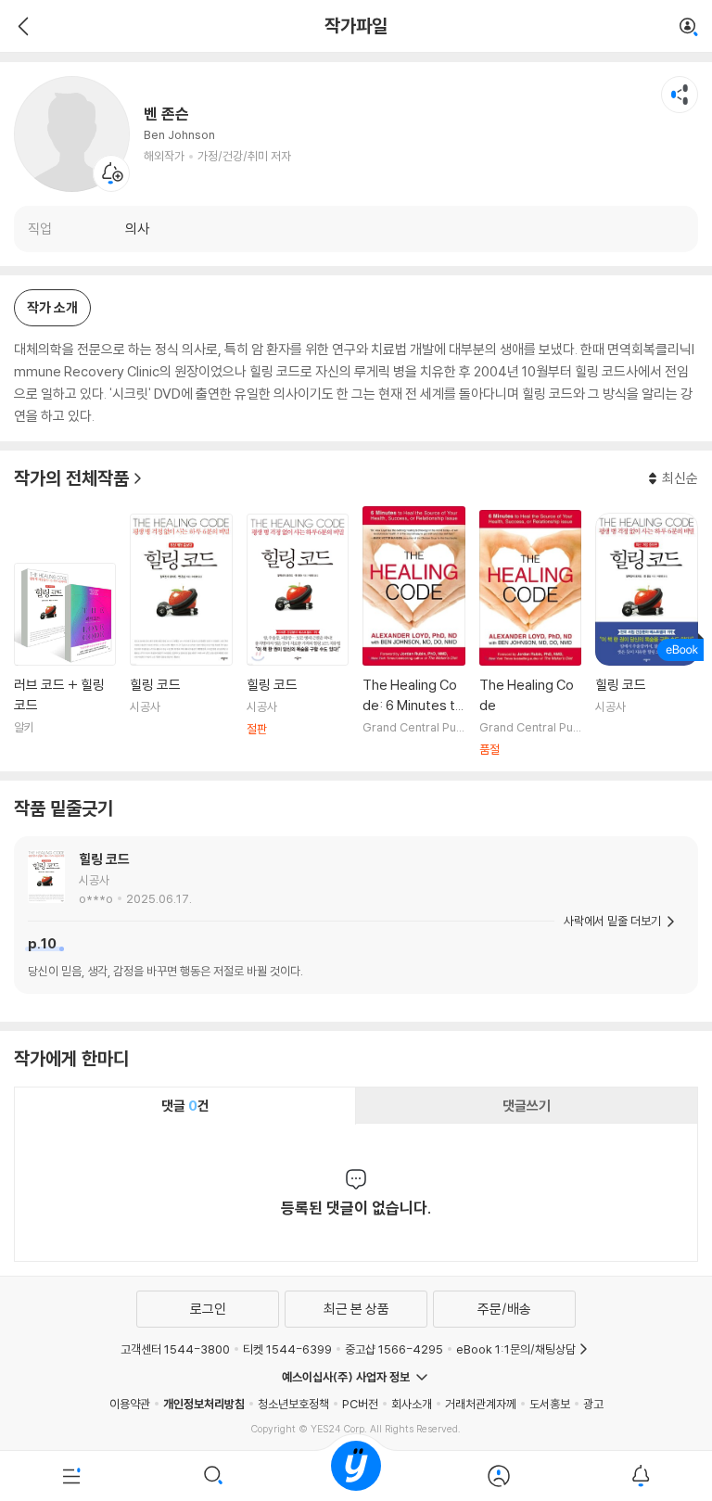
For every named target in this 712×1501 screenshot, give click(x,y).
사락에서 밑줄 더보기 (612, 920)
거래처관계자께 (480, 1403)
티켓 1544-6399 (287, 1349)
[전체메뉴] (71, 1476)
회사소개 (411, 1403)
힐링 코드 (104, 859)
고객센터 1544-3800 (175, 1349)
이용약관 (129, 1403)
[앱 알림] (640, 1476)
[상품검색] (214, 1476)
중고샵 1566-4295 (394, 1349)
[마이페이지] (498, 1476)
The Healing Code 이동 (530, 633)
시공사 (94, 879)
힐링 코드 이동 (181, 635)
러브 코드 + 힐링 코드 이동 (65, 660)
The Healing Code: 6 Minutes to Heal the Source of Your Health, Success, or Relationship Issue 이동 (413, 631)
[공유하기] (679, 94)
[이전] (21, 26)
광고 (593, 1403)
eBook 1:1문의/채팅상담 (516, 1349)
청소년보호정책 (293, 1403)
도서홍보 (549, 1403)
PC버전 (360, 1403)
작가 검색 (689, 27)
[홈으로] (356, 1476)
